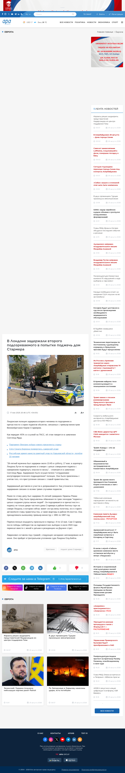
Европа (119, 32)
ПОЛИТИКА (80, 22)
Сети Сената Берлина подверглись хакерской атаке (33, 449)
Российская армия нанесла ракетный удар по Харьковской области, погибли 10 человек (45, 455)
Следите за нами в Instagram (14, 588)
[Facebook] (2, 14)
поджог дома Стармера (71, 549)
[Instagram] (5, 14)
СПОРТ (115, 22)
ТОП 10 (84, 733)
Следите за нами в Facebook (58, 588)
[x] (57, 739)
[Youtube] (12, 14)
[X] (9, 14)
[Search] (73, 14)
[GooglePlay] (55, 760)
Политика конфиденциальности (94, 770)
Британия (50, 549)
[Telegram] (15, 14)
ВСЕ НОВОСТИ (66, 22)
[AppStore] (71, 760)
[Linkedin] (18, 14)
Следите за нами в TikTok (36, 588)
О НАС (40, 733)
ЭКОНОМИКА (104, 22)
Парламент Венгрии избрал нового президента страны (35, 445)
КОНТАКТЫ (55, 733)
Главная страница (105, 32)
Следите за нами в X (80, 588)
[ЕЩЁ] (121, 22)
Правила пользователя (70, 770)
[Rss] (21, 14)
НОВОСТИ (91, 22)
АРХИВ (71, 733)
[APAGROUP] (62, 754)
